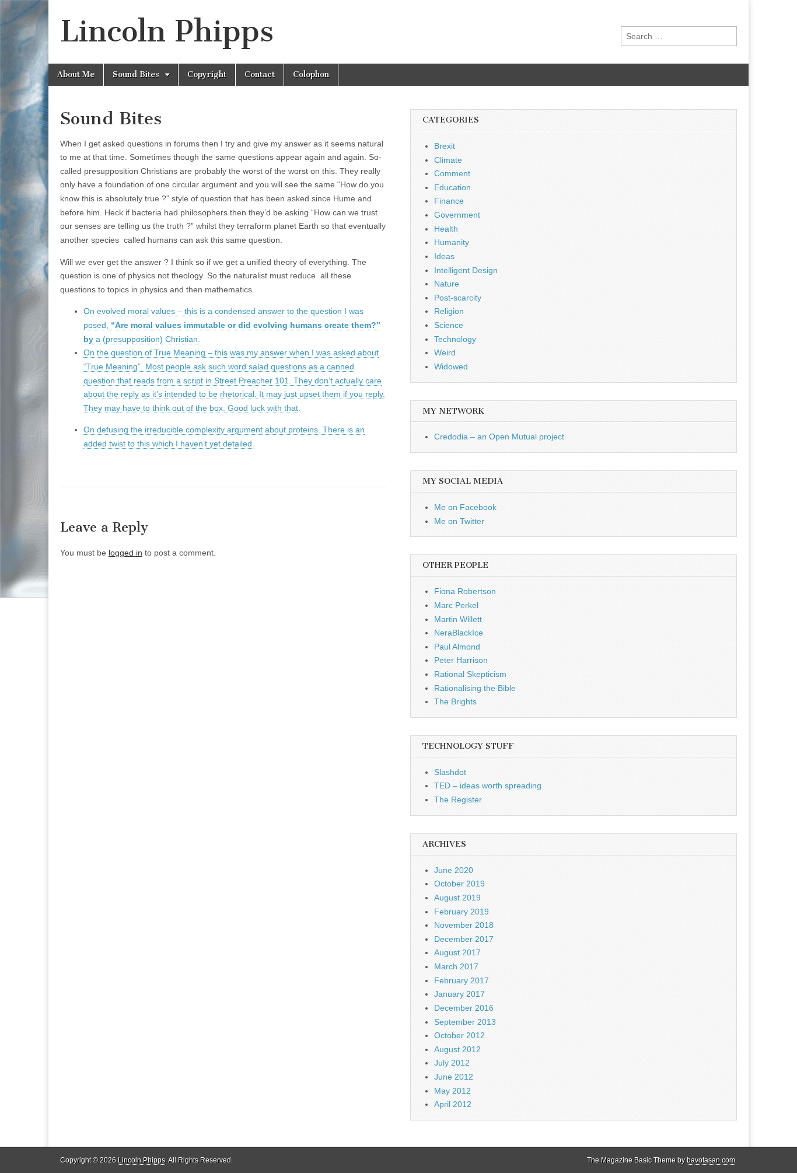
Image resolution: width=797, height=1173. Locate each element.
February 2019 (461, 911)
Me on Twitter (459, 521)
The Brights (455, 701)
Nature (446, 283)
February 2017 (461, 980)
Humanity (451, 242)
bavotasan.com (711, 1160)
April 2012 (452, 1104)
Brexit (444, 146)
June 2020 (453, 870)
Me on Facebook (465, 507)
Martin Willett (458, 619)
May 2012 (452, 1090)
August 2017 (457, 952)
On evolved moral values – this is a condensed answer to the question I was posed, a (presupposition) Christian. (231, 324)
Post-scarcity (457, 297)
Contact (259, 74)
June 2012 (453, 1076)
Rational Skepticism (470, 674)
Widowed (451, 366)
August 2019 (457, 897)
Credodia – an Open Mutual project (499, 436)
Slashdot (450, 772)
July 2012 (452, 1062)
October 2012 (459, 1035)
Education (452, 187)
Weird (445, 352)
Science (448, 325)
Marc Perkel (456, 605)
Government (457, 214)
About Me (76, 74)
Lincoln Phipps (167, 31)
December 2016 (464, 1008)
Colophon (311, 74)
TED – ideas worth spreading (487, 785)
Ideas (444, 256)
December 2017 (464, 939)
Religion (449, 311)
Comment (452, 173)
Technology (455, 339)
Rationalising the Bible (475, 688)
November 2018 (464, 925)
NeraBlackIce (458, 632)
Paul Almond (457, 646)
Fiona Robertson (465, 591)
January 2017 (459, 994)
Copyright (206, 74)
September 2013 (465, 1022)
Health (446, 228)
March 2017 (456, 966)
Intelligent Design (466, 270)
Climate (448, 160)
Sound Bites (136, 74)
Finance (449, 200)
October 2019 (459, 883)
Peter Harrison (461, 660)
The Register (458, 799)
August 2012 (457, 1049)
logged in (125, 552)
